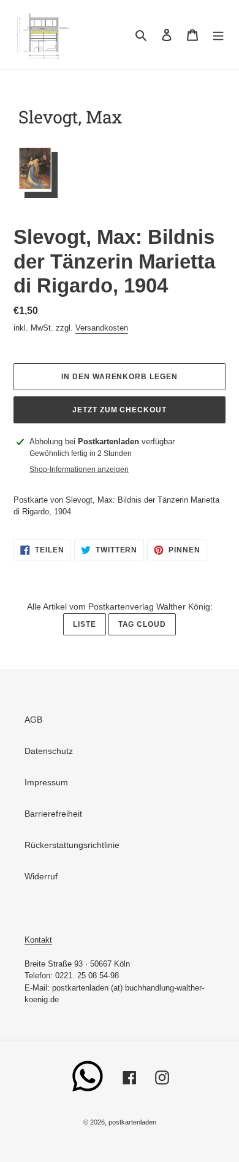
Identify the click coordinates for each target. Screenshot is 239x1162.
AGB (33, 719)
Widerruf (41, 876)
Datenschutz (49, 751)
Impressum (46, 782)
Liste (84, 624)
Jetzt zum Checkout (119, 410)
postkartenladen (132, 1122)
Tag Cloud (142, 624)
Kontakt (38, 939)
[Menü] (218, 34)
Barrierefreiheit (53, 814)
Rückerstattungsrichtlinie (72, 845)
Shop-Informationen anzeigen (79, 469)
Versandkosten (101, 327)
